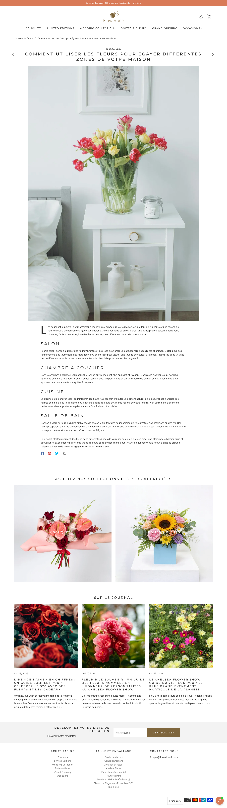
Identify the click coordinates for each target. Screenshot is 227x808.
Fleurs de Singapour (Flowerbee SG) (113, 783)
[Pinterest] (49, 453)
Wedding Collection (97, 28)
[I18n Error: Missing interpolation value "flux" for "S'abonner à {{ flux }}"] (64, 453)
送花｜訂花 (113, 786)
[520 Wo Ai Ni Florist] (46, 636)
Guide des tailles (113, 757)
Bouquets (33, 28)
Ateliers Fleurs (113, 768)
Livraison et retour (113, 764)
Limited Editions (60, 28)
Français (174, 800)
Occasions (191, 28)
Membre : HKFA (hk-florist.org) (113, 779)
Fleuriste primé (113, 775)
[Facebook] (42, 453)
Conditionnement (113, 760)
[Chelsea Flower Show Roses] (113, 636)
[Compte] (201, 16)
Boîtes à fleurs (134, 28)
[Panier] (209, 16)
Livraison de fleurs (23, 38)
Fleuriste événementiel (113, 772)
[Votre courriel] (130, 732)
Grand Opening (164, 28)
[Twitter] (56, 453)
